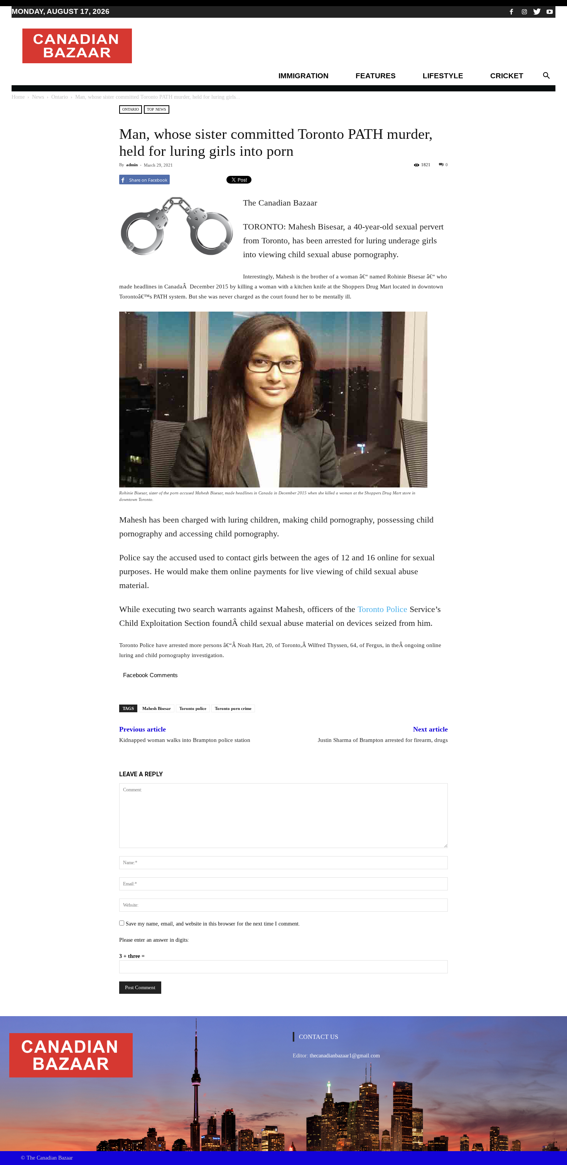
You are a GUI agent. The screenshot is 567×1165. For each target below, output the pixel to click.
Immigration (303, 76)
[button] (546, 76)
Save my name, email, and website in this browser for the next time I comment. (213, 924)
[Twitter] (537, 11)
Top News (156, 109)
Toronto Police (382, 609)
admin (132, 164)
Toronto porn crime (233, 708)
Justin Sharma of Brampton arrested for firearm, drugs (383, 740)
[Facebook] (511, 11)
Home (18, 97)
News (38, 97)
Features (376, 76)
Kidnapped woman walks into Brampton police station (184, 740)
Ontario (59, 97)
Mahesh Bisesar (156, 708)
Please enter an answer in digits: (154, 940)
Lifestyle (443, 76)
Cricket (506, 76)
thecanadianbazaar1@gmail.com (345, 1056)
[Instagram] (524, 11)
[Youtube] (549, 11)
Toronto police (192, 708)
